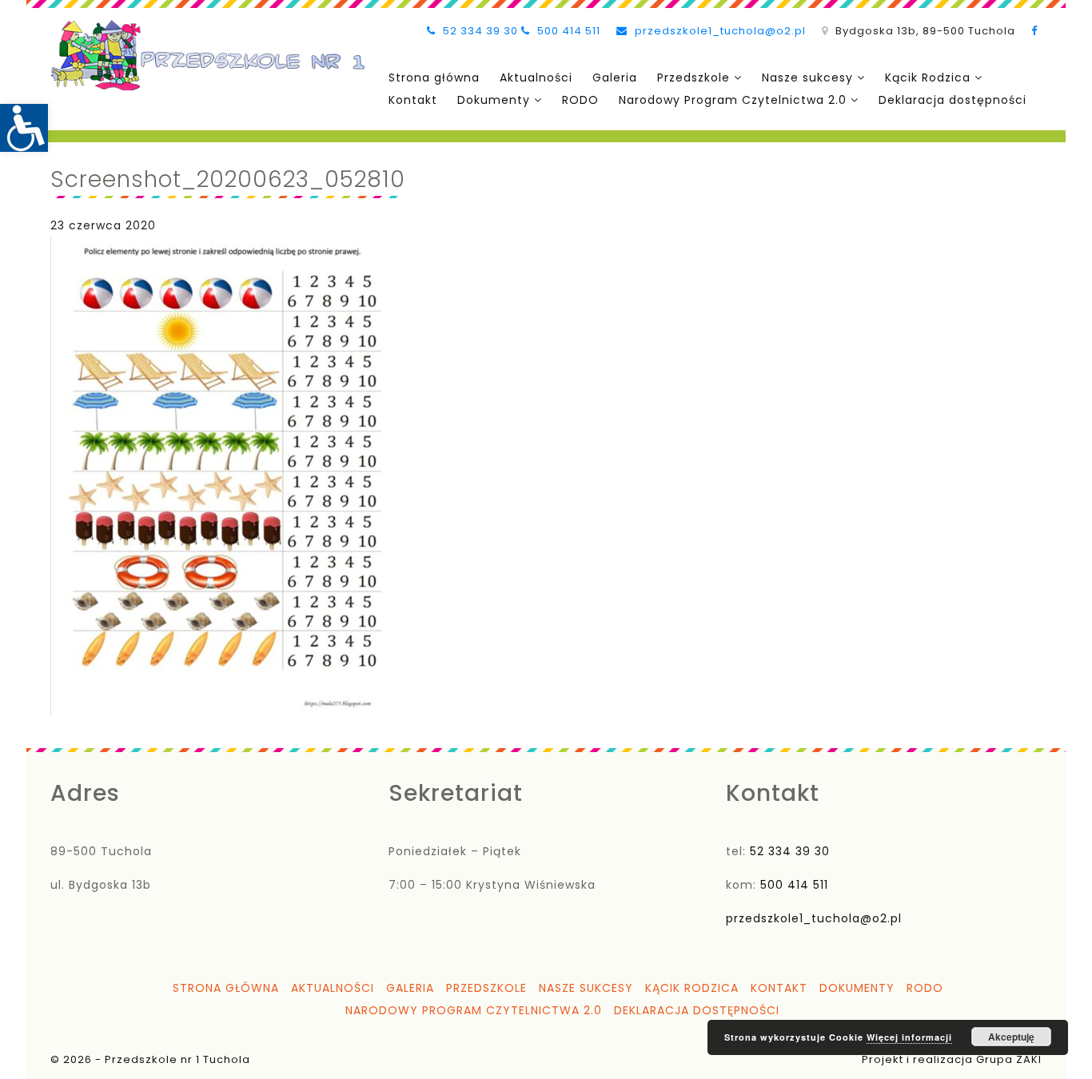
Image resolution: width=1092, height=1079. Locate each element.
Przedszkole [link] (693, 78)
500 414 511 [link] (567, 30)
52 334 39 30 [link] (479, 30)
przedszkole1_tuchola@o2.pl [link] (719, 30)
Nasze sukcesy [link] (807, 78)
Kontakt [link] (413, 100)
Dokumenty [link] (493, 100)
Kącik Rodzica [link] (927, 78)
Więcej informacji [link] (909, 1037)
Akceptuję (1011, 1036)
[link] (24, 128)
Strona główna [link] (434, 78)
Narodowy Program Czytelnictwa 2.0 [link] (733, 100)
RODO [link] (580, 100)
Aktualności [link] (536, 78)
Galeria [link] (614, 78)
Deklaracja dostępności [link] (952, 100)
